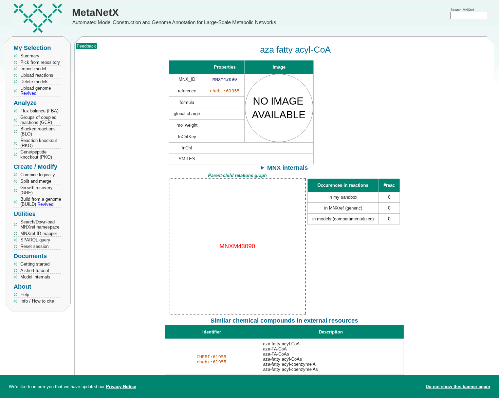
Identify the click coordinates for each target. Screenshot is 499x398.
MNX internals (287, 167)
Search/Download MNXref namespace (39, 224)
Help (24, 294)
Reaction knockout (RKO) (38, 143)
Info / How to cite (37, 301)
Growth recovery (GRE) (36, 190)
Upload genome (35, 91)
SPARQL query (35, 239)
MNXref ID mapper (38, 233)
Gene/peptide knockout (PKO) (36, 154)
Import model (33, 68)
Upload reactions (36, 75)
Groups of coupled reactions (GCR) (38, 120)
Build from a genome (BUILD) (40, 202)
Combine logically (37, 174)
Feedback (86, 46)
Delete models (34, 81)
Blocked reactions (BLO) (38, 131)
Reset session (34, 246)
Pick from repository (40, 62)
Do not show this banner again (458, 386)
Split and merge (35, 181)
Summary (29, 55)
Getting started (35, 264)
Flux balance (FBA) (39, 110)
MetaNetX (95, 12)
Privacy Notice (121, 386)
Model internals (35, 276)
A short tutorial (34, 270)
